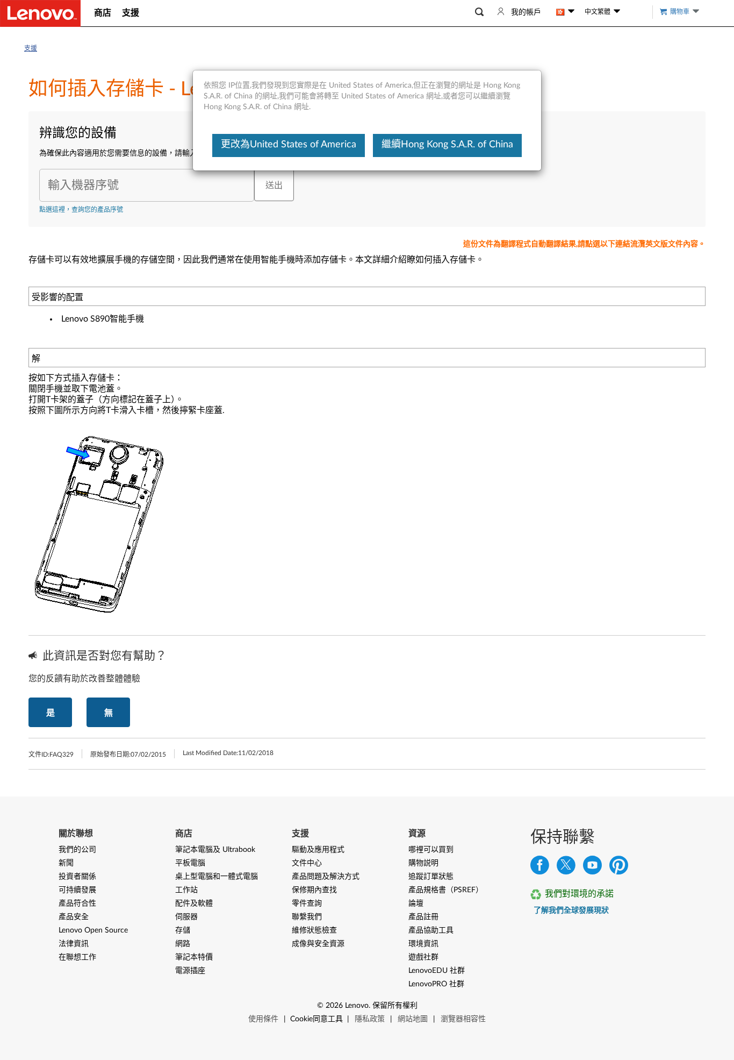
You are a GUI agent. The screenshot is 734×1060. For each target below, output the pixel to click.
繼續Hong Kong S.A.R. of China (447, 145)
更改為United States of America (288, 145)
